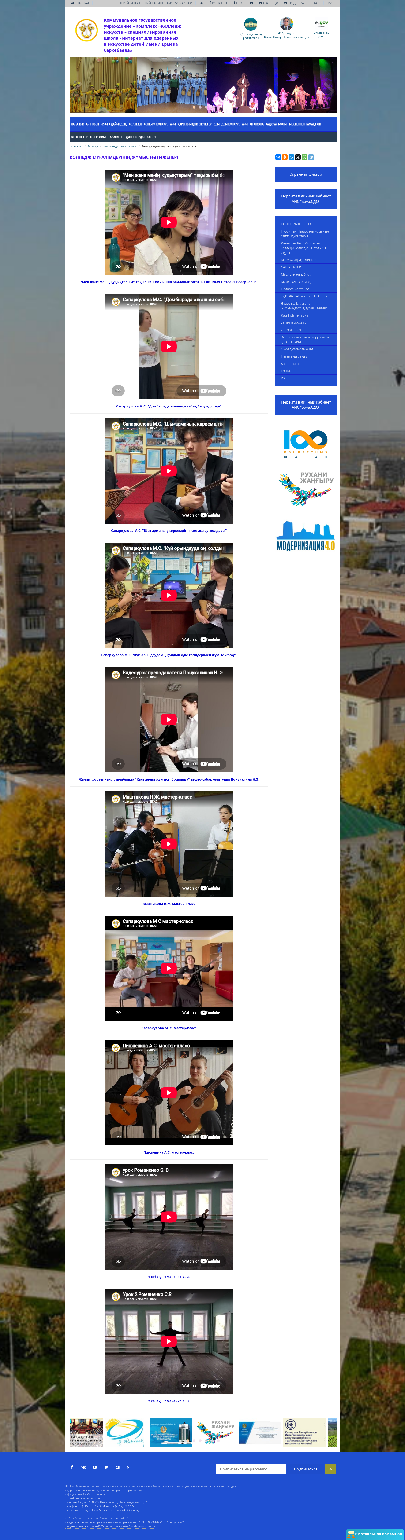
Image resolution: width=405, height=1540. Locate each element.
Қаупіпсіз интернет (295, 315)
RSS (284, 378)
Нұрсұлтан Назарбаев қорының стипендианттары (305, 233)
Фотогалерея (291, 330)
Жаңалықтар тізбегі (85, 124)
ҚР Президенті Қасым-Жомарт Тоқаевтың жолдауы (286, 34)
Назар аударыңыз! (294, 356)
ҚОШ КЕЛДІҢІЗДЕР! (296, 224)
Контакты (288, 371)
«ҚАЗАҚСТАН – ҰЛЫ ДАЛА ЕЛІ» (304, 296)
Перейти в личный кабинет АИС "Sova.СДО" (306, 198)
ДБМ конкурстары (234, 124)
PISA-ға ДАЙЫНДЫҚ (114, 124)
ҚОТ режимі (98, 137)
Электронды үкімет (321, 34)
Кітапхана (257, 124)
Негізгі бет (76, 146)
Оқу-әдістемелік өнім (297, 349)
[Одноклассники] (285, 157)
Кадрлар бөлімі (276, 124)
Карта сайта (290, 363)
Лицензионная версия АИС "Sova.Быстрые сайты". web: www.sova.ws (110, 1526)
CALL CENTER (291, 267)
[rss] (330, 1469)
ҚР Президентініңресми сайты (251, 35)
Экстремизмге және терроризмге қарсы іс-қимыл (306, 339)
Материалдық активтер (298, 260)
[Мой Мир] (291, 157)
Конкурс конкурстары (160, 124)
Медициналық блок (296, 274)
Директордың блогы (141, 137)
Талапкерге (116, 137)
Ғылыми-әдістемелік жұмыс (120, 146)
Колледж (135, 124)
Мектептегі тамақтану (305, 124)
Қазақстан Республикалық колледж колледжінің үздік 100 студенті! (304, 248)
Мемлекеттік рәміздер (297, 281)
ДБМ (217, 124)
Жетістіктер (79, 137)
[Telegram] (311, 157)
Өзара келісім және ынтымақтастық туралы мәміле (304, 305)
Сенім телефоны (293, 322)
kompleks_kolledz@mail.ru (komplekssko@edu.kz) (107, 1510)
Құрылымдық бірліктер (195, 124)
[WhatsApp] (304, 157)
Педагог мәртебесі (295, 289)
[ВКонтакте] (278, 157)
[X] (298, 157)
